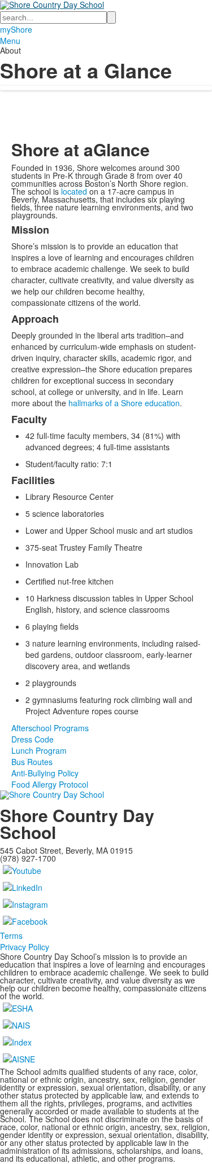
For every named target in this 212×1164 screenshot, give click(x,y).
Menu (10, 40)
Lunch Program (39, 750)
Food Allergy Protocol (49, 784)
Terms (11, 935)
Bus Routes (32, 761)
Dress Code (32, 739)
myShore (16, 29)
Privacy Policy (24, 946)
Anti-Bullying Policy (45, 773)
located (74, 191)
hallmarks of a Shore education (124, 403)
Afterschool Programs (50, 727)
